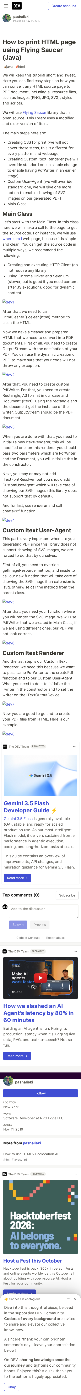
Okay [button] (12, 1387)
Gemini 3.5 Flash (18, 818)
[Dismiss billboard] (75, 1299)
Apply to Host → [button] (19, 1294)
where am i (12, 239)
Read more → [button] (17, 878)
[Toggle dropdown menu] (74, 746)
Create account (64, 6)
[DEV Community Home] (17, 6)
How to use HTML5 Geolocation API (31, 1156)
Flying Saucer (34, 112)
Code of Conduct (28, 937)
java (8, 66)
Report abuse (55, 937)
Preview (40, 925)
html (20, 66)
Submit (18, 925)
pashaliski (21, 17)
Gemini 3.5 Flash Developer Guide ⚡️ (31, 807)
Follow (41, 1093)
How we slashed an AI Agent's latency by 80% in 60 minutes (38, 1013)
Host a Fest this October (32, 1261)
